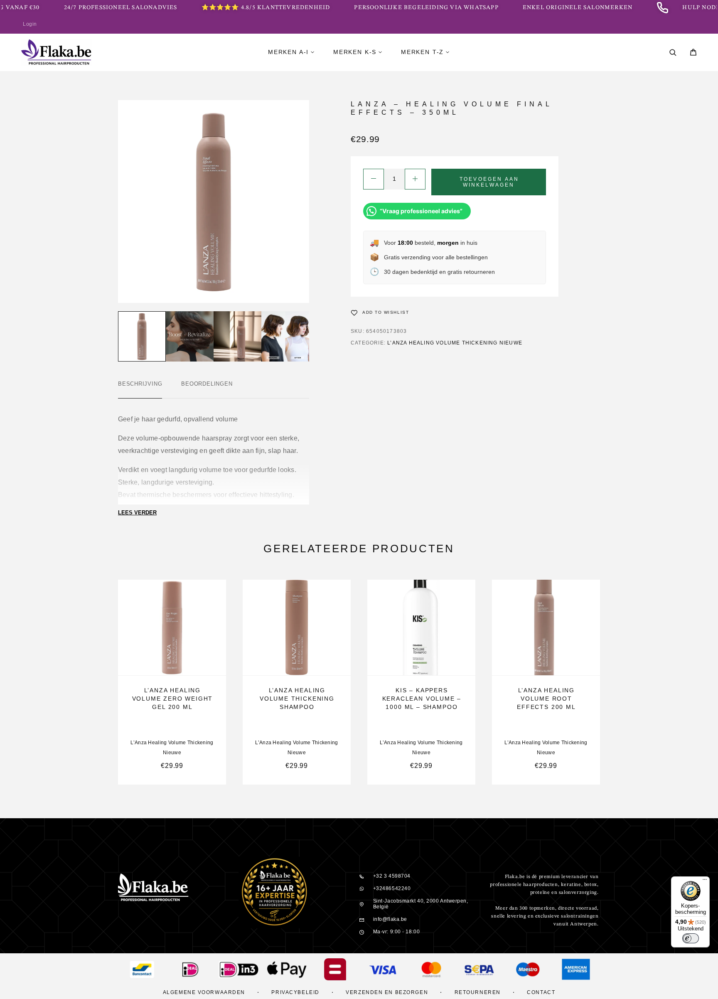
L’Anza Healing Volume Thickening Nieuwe (454, 343)
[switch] (690, 938)
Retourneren (478, 992)
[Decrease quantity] (373, 179)
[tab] (140, 389)
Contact (541, 992)
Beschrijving (140, 384)
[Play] (142, 336)
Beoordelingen (206, 384)
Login (30, 24)
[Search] (673, 52)
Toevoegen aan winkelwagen (489, 182)
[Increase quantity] (415, 179)
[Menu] (705, 881)
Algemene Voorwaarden (204, 992)
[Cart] (693, 53)
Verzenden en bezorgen (387, 992)
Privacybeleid (295, 992)
